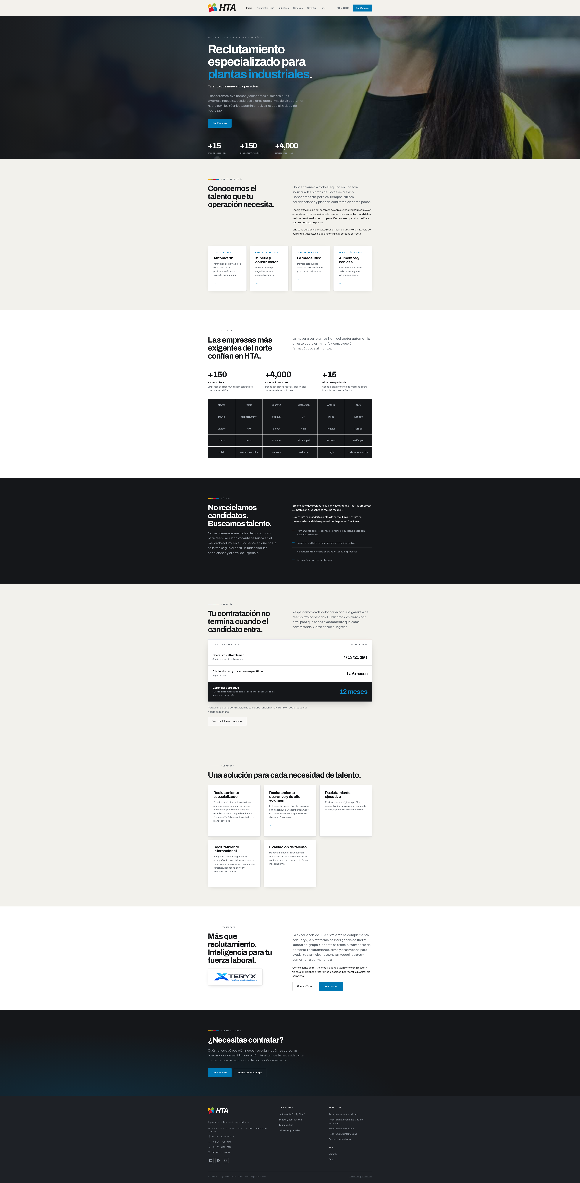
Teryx (323, 8)
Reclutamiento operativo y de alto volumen (346, 1121)
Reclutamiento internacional (343, 1134)
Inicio (249, 8)
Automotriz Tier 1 (265, 8)
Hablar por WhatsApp (250, 1072)
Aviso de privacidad (361, 1176)
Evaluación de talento (340, 1139)
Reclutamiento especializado (343, 1114)
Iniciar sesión (343, 7)
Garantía (311, 8)
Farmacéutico (286, 1125)
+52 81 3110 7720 (221, 1147)
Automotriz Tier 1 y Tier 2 (292, 1114)
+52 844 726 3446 (221, 1141)
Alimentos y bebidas (289, 1130)
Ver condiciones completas (227, 721)
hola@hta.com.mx (221, 1152)
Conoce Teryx (304, 986)
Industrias (284, 8)
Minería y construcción (290, 1119)
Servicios (298, 8)
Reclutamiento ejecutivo (341, 1128)
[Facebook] (218, 1160)
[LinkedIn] (211, 1160)
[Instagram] (226, 1160)
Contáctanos (362, 8)
